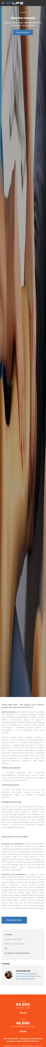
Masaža (23, 12)
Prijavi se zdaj (23, 32)
